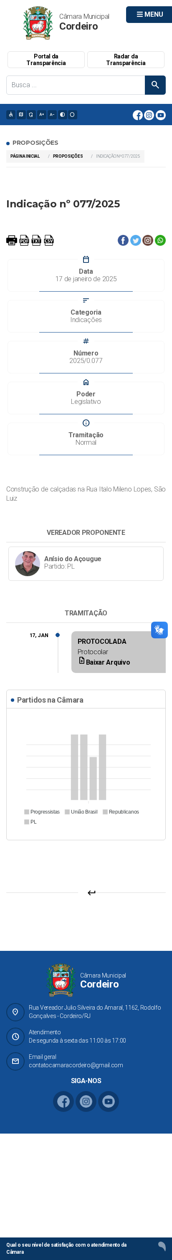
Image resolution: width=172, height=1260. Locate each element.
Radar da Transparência (125, 59)
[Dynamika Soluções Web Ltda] (162, 1246)
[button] (41, 812)
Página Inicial (25, 156)
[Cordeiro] (38, 22)
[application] (86, 773)
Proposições (68, 156)
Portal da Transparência (46, 59)
